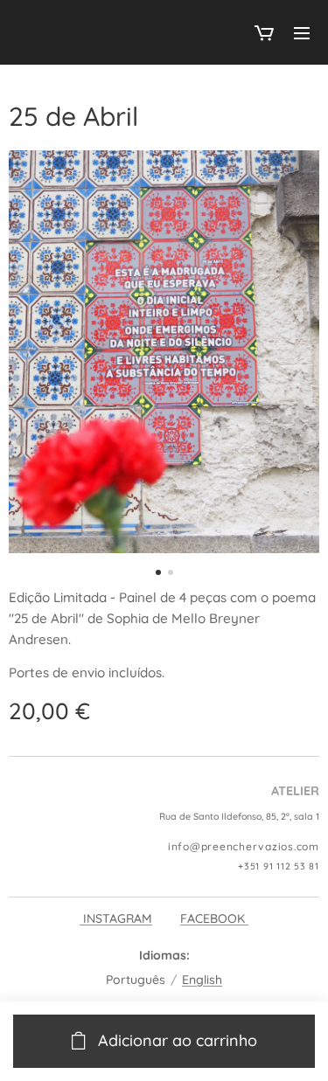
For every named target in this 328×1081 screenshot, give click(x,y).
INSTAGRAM (116, 918)
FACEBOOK (214, 918)
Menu (301, 32)
